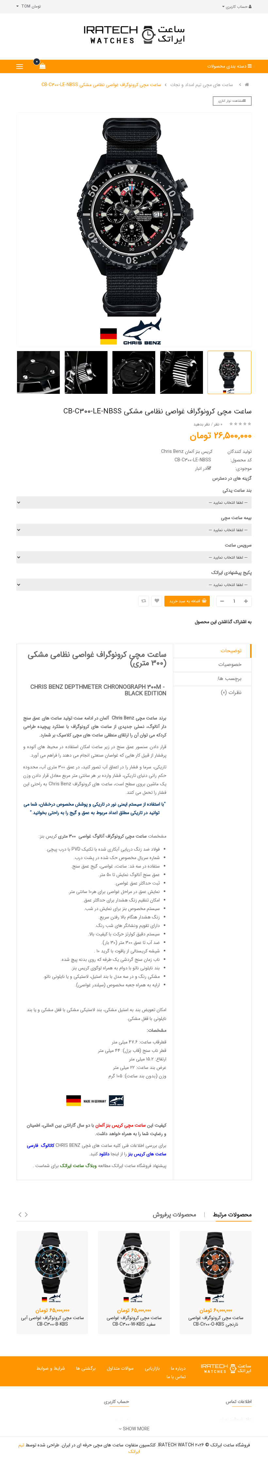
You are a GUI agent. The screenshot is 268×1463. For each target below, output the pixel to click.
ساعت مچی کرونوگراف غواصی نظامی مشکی (97, 655)
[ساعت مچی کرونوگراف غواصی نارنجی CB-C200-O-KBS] (216, 1267)
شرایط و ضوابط (50, 1368)
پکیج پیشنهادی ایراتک (231, 572)
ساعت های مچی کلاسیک (80, 735)
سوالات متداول (120, 1368)
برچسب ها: (229, 678)
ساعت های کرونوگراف (91, 726)
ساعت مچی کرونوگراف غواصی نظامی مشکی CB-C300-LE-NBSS (101, 85)
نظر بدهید (201, 424)
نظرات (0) (231, 692)
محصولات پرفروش (174, 1214)
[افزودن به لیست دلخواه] (156, 601)
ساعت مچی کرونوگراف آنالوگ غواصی (112, 836)
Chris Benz (123, 718)
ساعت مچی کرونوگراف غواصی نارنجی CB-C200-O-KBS (215, 1321)
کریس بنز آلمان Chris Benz (186, 451)
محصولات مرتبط (232, 1214)
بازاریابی (152, 1368)
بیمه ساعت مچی (236, 517)
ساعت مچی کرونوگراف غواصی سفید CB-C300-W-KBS (134, 1321)
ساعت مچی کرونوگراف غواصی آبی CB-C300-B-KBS (52, 1321)
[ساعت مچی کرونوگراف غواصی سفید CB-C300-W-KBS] (134, 1267)
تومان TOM (30, 6)
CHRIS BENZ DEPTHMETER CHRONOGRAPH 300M (95, 687)
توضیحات (231, 651)
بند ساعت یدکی (237, 490)
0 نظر (218, 424)
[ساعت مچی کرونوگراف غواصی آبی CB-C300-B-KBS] (52, 1267)
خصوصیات (230, 664)
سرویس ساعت (238, 545)
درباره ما (178, 1368)
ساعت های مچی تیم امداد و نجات (201, 85)
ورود (118, 1420)
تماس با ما (176, 1376)
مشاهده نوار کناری (230, 101)
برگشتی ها (86, 1368)
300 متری (67, 836)
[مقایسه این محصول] (143, 601)
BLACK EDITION (145, 693)
